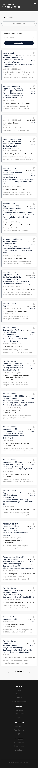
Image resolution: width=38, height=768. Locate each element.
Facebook (20, 743)
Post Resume (19, 730)
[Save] (34, 54)
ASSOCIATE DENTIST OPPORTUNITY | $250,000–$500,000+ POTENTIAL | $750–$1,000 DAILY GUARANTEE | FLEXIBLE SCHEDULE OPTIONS (15, 529)
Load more (19, 671)
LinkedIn (20, 750)
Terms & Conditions (19, 701)
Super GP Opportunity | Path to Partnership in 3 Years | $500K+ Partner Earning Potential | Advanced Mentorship (12, 143)
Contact (19, 694)
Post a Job (19, 710)
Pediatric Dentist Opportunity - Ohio (10, 618)
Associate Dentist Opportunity (9, 305)
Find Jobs (19, 726)
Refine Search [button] (19, 23)
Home (19, 690)
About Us (19, 697)
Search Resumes (19, 714)
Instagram (20, 746)
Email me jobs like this (13, 34)
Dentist (5, 117)
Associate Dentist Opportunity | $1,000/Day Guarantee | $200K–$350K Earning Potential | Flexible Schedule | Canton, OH (13, 365)
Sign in (19, 717)
